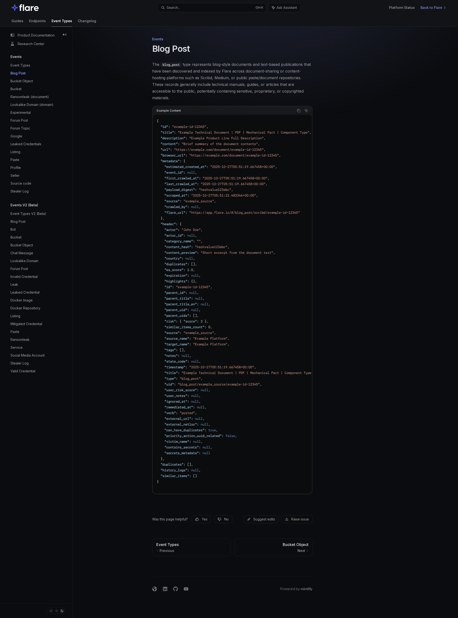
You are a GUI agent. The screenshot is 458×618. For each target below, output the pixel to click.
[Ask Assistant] (306, 111)
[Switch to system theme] (51, 610)
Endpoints (37, 21)
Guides (17, 21)
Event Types (62, 21)
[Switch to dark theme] (62, 610)
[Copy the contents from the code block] (299, 111)
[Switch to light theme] (56, 610)
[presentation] (232, 304)
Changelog (87, 21)
